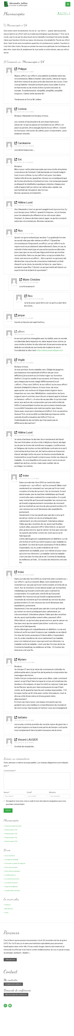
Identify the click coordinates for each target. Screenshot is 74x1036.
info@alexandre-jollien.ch (13, 984)
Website (52, 792)
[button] (67, 4)
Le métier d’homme (11, 883)
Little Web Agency (53, 1031)
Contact (59, 1027)
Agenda (24, 1027)
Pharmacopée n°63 (11, 830)
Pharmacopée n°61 (11, 837)
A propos (16, 1027)
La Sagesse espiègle (11, 859)
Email (29, 792)
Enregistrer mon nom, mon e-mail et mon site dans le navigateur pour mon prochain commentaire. (36, 802)
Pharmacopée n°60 (11, 841)
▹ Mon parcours (10, 959)
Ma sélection (9, 908)
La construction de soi (12, 879)
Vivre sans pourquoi (11, 867)
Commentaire (10, 771)
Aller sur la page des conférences (16, 994)
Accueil (8, 1027)
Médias (51, 1027)
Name (6, 792)
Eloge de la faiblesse (11, 886)
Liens (6, 912)
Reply (9, 75)
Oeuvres (32, 1027)
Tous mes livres (10, 855)
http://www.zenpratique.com (49, 350)
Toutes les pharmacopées (13, 826)
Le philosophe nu (10, 875)
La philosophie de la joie (12, 890)
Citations (8, 905)
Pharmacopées (41, 1027)
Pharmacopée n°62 (11, 833)
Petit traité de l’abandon (12, 871)
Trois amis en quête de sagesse (15, 863)
